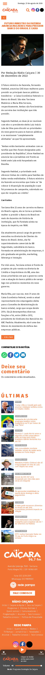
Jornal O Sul (21, 632)
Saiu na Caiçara (34, 605)
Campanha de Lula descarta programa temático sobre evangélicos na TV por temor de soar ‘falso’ (27, 422)
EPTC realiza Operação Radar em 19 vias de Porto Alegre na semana (28, 536)
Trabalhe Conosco (20, 635)
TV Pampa (8, 632)
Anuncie (21, 614)
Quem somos (13, 611)
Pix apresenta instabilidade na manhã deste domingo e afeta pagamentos (27, 493)
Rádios (33, 629)
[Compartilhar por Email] (23, 355)
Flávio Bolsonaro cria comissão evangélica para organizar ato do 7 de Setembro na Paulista (28, 522)
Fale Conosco (22, 593)
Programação (9, 614)
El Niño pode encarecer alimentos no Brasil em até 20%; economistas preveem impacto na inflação (28, 508)
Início (4, 605)
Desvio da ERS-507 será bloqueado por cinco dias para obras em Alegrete (27, 479)
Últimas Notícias (27, 608)
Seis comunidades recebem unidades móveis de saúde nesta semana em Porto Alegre (28, 450)
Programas (12, 608)
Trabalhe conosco (11, 617)
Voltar (3, 18)
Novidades (34, 632)
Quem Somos (20, 629)
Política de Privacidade (32, 617)
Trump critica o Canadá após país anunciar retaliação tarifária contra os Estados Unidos (28, 407)
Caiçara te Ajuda (17, 605)
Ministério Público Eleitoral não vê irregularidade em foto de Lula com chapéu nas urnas (28, 465)
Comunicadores (29, 611)
